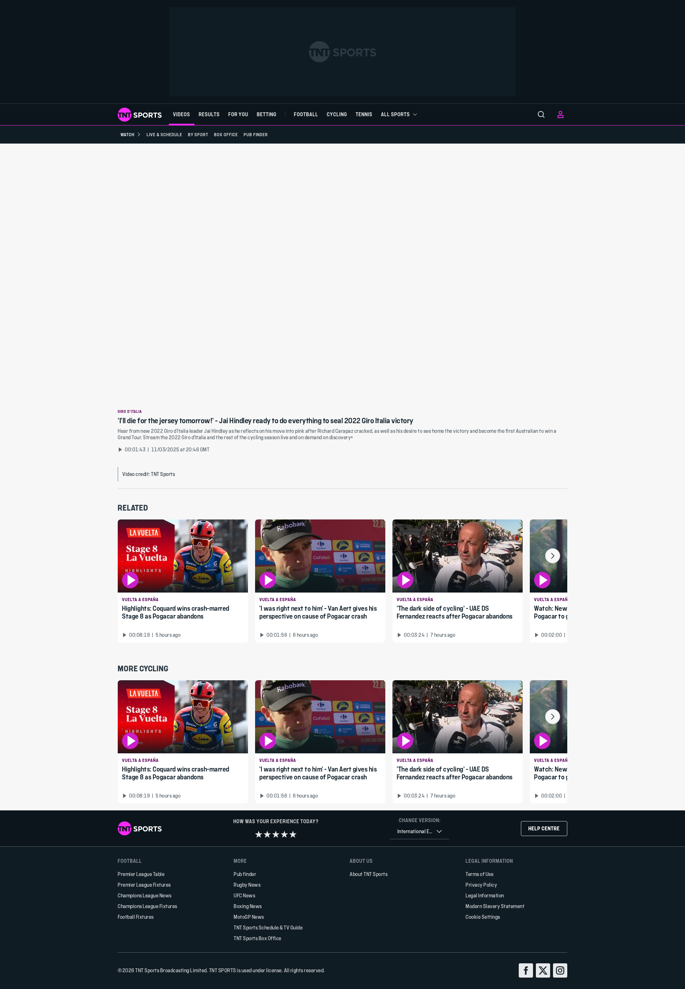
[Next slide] (552, 555)
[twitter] (543, 970)
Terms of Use (479, 874)
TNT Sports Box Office (257, 938)
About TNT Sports (368, 874)
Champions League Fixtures (147, 906)
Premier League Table (141, 874)
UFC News (244, 895)
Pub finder (245, 874)
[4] (284, 834)
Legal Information (485, 895)
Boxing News (248, 906)
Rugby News (247, 885)
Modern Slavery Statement (495, 906)
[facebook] (526, 970)
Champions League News (145, 895)
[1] (258, 834)
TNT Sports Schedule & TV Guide (268, 927)
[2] (267, 834)
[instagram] (560, 970)
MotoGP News (249, 917)
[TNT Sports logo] (140, 115)
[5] (293, 834)
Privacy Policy (481, 885)
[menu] (541, 114)
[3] (276, 834)
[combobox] (419, 831)
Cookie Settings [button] (483, 917)
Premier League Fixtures (144, 885)
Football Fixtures (136, 917)
